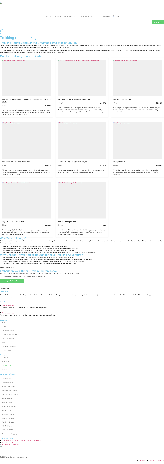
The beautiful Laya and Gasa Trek (16, 162)
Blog (96, 16)
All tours (4, 369)
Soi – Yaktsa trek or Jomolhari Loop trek (74, 99)
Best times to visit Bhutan (10, 394)
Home (2, 29)
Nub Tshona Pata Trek (122, 99)
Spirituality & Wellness (9, 430)
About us (48, 16)
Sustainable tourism (8, 330)
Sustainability (105, 16)
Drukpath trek (119, 162)
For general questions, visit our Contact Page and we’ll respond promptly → (24, 308)
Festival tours (6, 361)
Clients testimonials (8, 338)
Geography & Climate (9, 406)
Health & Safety (7, 402)
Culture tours (6, 357)
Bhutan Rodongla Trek (67, 222)
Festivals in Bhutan (8, 418)
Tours (2, 32)
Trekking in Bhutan (8, 422)
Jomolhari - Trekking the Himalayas (72, 162)
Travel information (86, 16)
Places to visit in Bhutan (9, 390)
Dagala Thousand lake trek (13, 222)
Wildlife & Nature (7, 426)
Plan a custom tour (70, 16)
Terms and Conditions (9, 346)
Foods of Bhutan (7, 410)
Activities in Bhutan (8, 414)
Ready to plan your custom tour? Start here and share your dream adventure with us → (28, 315)
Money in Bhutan (7, 398)
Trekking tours (6, 365)
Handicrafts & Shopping (9, 434)
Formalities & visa (7, 383)
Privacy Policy (6, 350)
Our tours (58, 16)
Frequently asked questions (10, 334)
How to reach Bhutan (8, 386)
